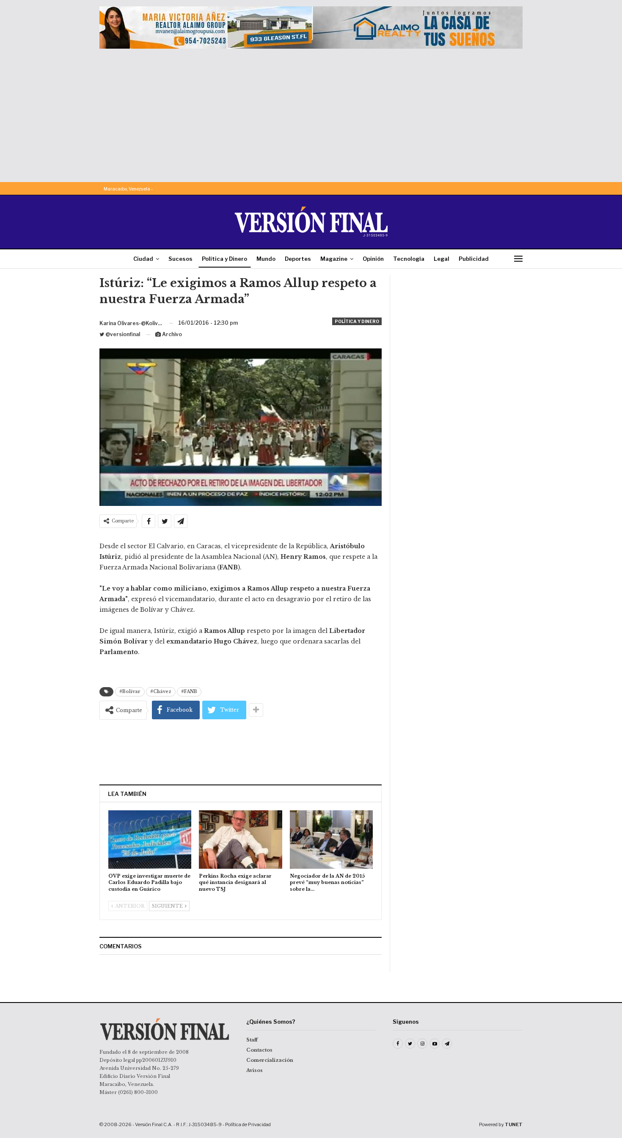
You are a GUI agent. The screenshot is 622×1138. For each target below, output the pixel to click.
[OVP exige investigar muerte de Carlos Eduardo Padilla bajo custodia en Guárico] (149, 839)
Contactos (259, 1050)
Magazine (333, 258)
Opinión (373, 258)
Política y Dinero (224, 258)
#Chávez (160, 691)
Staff (252, 1040)
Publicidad (474, 258)
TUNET (514, 1124)
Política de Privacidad (248, 1124)
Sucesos (180, 258)
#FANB (189, 691)
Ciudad (143, 258)
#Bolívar (129, 691)
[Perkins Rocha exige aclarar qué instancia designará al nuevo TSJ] (240, 839)
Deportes (298, 258)
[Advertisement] (311, 112)
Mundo (265, 258)
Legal (441, 258)
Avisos (254, 1070)
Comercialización (269, 1060)
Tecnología (408, 258)
